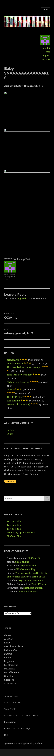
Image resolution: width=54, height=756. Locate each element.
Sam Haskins (13, 400)
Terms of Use (38, 576)
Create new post (13, 702)
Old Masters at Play (25, 569)
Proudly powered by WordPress (31, 743)
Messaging (10, 722)
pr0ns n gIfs (13, 360)
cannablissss (45, 50)
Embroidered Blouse (17, 576)
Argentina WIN (28, 565)
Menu (45, 10)
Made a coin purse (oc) (18, 404)
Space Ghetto (9, 743)
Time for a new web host (19, 374)
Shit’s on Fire (14, 536)
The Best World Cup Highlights (31, 573)
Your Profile (10, 709)
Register (11, 430)
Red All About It (15, 363)
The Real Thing (15, 397)
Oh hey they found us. (18, 382)
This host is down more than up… (24, 367)
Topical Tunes (38, 584)
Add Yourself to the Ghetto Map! (21, 715)
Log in (10, 433)
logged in (22, 298)
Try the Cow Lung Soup (31, 580)
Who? (10, 389)
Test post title (14, 521)
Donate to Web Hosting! (17, 728)
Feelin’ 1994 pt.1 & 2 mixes (21, 532)
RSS (6, 735)
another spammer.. (33, 587)
